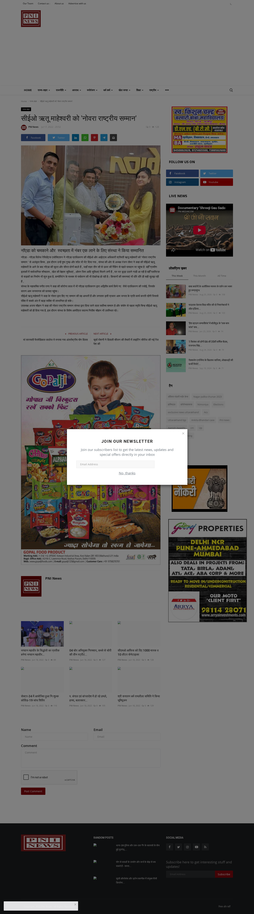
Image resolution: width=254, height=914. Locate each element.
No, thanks (127, 473)
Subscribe (166, 464)
